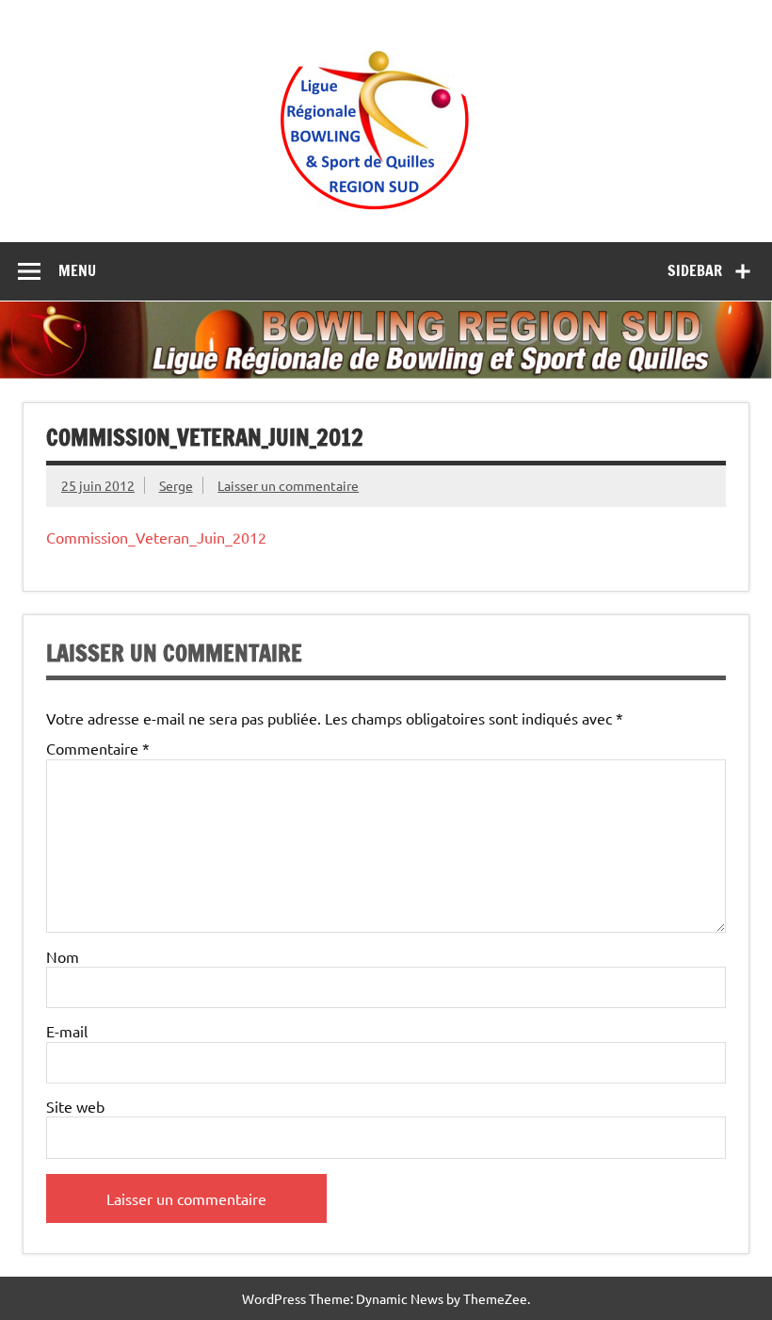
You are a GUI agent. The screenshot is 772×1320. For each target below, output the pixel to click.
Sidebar (694, 270)
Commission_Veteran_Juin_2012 (156, 537)
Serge (176, 485)
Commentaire (98, 748)
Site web (75, 1106)
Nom (62, 956)
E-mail (67, 1030)
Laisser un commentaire (288, 485)
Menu (77, 270)
